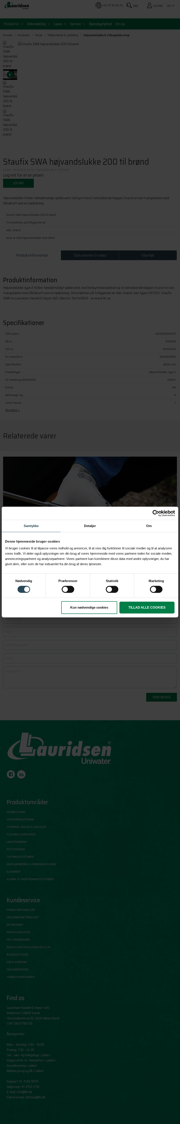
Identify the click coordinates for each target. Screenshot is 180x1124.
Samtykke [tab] (31, 526)
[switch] (68, 589)
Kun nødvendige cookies (89, 607)
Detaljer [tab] (90, 526)
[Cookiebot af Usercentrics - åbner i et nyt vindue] (156, 513)
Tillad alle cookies (147, 607)
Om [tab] (149, 526)
